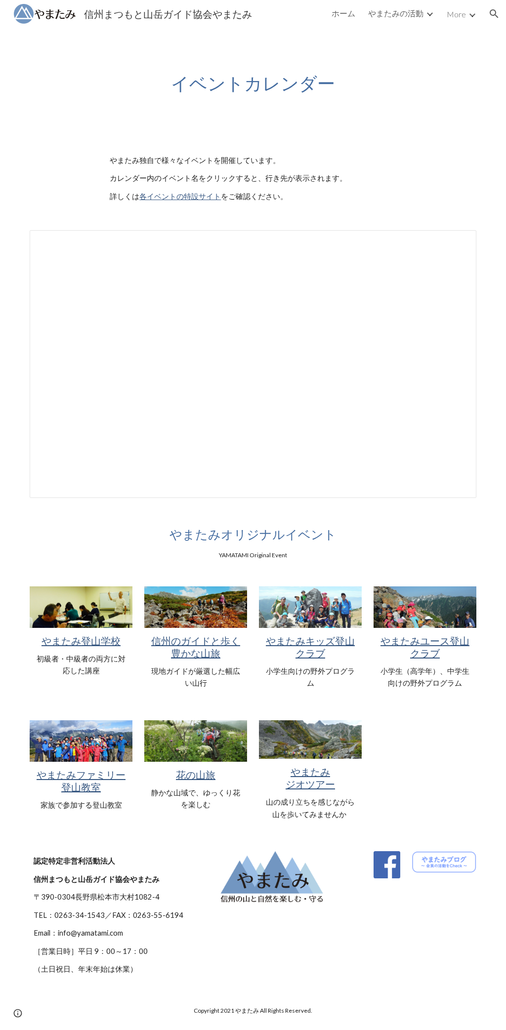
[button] (494, 14)
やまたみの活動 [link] (395, 13)
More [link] (456, 14)
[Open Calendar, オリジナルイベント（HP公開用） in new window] (457, 243)
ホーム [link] (343, 13)
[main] (253, 83)
